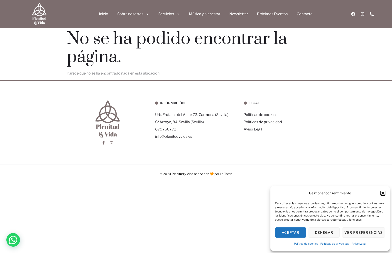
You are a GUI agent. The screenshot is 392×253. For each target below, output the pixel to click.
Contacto (305, 14)
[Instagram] (362, 14)
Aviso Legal (359, 243)
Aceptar (290, 233)
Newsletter (238, 14)
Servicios (166, 14)
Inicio (103, 14)
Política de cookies (306, 243)
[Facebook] (353, 14)
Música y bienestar (204, 14)
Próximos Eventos (272, 14)
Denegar (324, 233)
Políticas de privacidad (334, 243)
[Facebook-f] (103, 142)
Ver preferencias (363, 233)
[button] (383, 193)
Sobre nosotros (130, 14)
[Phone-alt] (372, 14)
